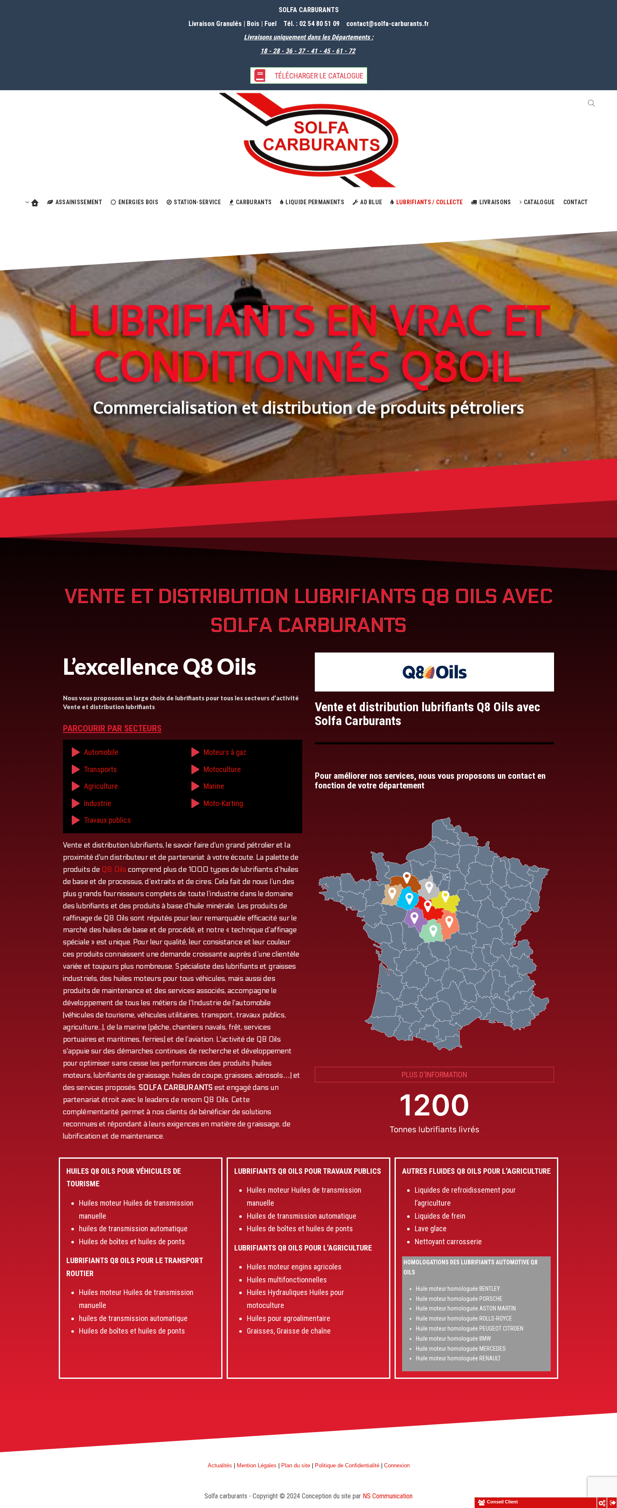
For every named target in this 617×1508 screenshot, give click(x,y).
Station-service (197, 202)
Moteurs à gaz (225, 752)
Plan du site (295, 1465)
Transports (100, 769)
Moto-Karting (223, 803)
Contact (575, 202)
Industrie (97, 803)
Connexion (397, 1465)
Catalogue (539, 202)
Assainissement (78, 202)
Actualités (220, 1465)
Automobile (101, 752)
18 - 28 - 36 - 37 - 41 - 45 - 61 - (303, 51)
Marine (214, 786)
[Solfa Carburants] (308, 139)
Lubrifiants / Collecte (429, 202)
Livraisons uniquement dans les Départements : (308, 37)
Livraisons (495, 202)
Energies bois (138, 202)
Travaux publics (107, 820)
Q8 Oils (114, 870)
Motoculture (222, 769)
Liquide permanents (314, 202)
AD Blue (371, 202)
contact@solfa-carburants (384, 24)
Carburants (254, 202)
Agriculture (101, 786)
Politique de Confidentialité (347, 1465)
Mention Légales (257, 1465)
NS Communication (388, 1496)
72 (351, 51)
